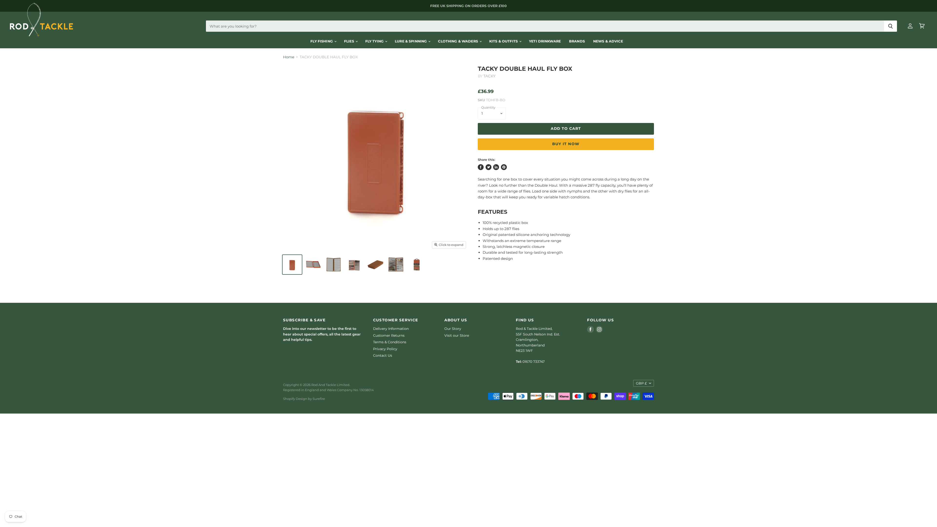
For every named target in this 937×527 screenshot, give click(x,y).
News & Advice (608, 41)
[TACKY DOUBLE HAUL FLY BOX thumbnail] (292, 264)
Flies (349, 41)
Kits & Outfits (504, 41)
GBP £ (641, 383)
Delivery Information (391, 328)
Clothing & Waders (458, 41)
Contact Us (382, 355)
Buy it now (566, 144)
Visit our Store (456, 335)
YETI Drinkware (545, 41)
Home (288, 57)
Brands (577, 41)
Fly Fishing (322, 41)
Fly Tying (375, 41)
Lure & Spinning (411, 41)
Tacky (489, 76)
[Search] (890, 26)
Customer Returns (389, 335)
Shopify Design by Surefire (304, 399)
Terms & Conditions (389, 342)
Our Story (452, 328)
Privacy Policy (385, 349)
